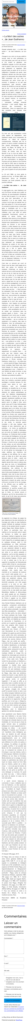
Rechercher (21, 1)
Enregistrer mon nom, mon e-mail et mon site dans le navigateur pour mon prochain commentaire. (15, 981)
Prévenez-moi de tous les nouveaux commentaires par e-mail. (13, 989)
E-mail (6, 963)
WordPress (19, 1020)
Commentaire (8, 938)
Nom (6, 956)
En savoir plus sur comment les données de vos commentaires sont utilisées (14, 1009)
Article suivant (5, 30)
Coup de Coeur (21, 44)
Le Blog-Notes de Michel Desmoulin (12, 20)
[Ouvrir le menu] (14, 27)
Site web (6, 970)
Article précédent (21, 34)
